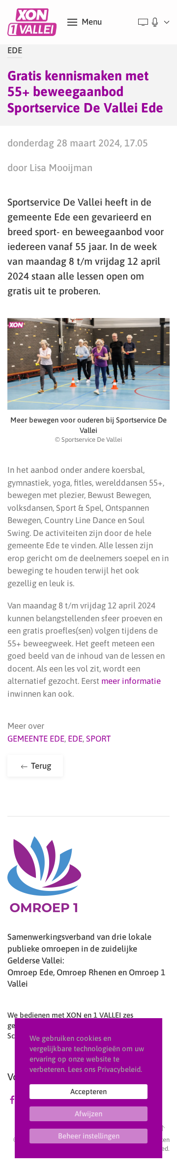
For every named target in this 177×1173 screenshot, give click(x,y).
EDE (14, 50)
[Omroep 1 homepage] (44, 878)
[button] (84, 22)
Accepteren (88, 1091)
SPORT (98, 739)
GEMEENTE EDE (35, 739)
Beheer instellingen (88, 1136)
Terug (40, 766)
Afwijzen (88, 1113)
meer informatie (131, 681)
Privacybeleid (119, 1069)
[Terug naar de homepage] (33, 22)
